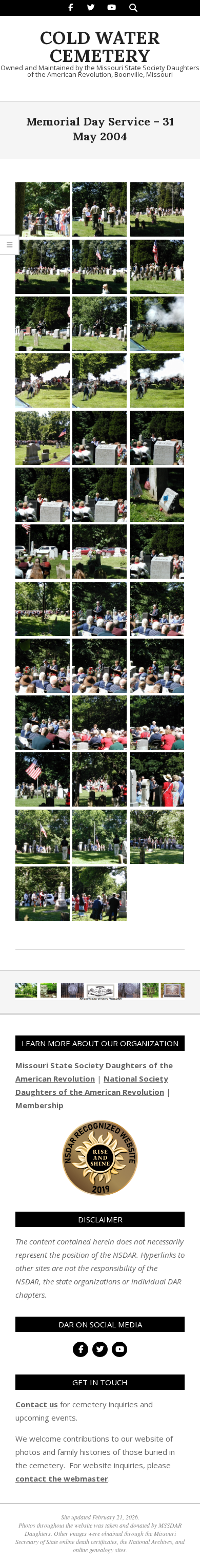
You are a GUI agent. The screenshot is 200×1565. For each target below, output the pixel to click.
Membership (39, 1105)
